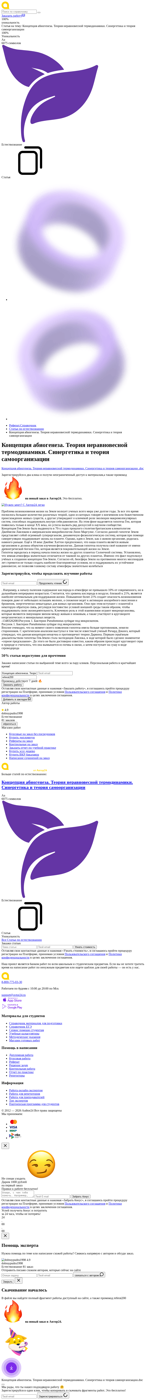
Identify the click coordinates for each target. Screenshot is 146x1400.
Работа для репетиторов (24, 1093)
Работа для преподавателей (26, 1097)
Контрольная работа (22, 1068)
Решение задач (18, 1065)
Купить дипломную (22, 737)
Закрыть (8, 1281)
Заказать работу (12, 15)
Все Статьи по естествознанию (22, 939)
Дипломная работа (21, 1055)
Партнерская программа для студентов (34, 1104)
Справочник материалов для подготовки (35, 1023)
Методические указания (24, 1037)
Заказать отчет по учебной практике (32, 747)
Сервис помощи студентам (26, 1030)
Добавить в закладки (15, 699)
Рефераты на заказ (21, 740)
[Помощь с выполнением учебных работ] (23, 504)
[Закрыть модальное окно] (5, 1146)
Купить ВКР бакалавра (24, 754)
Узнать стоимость (85, 947)
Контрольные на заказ (23, 744)
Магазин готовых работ (24, 1040)
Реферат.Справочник (22, 425)
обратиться (9, 724)
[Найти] (38, 12)
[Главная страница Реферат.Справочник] (26, 8)
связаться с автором (87, 1275)
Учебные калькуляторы (24, 1033)
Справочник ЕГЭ (20, 1026)
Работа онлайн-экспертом (26, 1090)
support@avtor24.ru (14, 995)
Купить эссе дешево (22, 751)
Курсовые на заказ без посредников (32, 734)
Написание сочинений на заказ (29, 758)
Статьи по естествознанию (26, 428)
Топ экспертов (18, 1100)
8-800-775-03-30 (12, 982)
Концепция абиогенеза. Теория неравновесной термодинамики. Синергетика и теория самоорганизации (67, 785)
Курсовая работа (19, 1058)
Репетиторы (17, 1075)
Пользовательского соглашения (85, 691)
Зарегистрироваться (51, 1396)
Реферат (14, 1061)
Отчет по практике (21, 1072)
